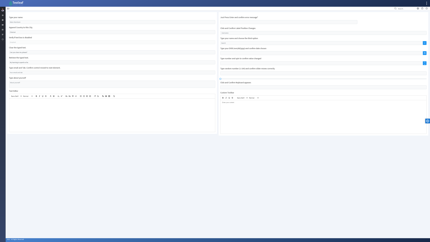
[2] (69, 96)
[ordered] (80, 96)
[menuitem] (2, 15)
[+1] (90, 96)
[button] (16, 96)
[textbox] (112, 22)
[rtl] (95, 96)
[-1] (87, 96)
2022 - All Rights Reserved (15, 239)
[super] (61, 96)
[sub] (58, 96)
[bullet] (83, 96)
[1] (66, 96)
